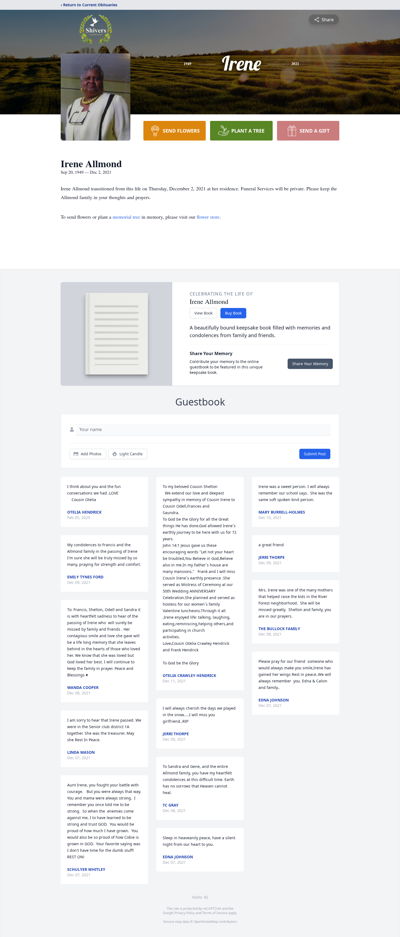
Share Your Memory (310, 363)
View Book (203, 313)
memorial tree (126, 216)
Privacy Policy (184, 913)
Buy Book (233, 313)
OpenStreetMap (206, 921)
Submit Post (315, 453)
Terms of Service (214, 913)
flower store (208, 216)
